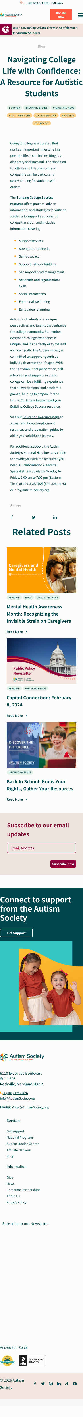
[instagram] (51, 1383)
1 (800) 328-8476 (15, 1093)
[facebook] (35, 1383)
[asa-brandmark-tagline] (11, 15)
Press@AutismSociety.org (30, 1107)
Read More (15, 631)
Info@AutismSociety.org (17, 1098)
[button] (6, 29)
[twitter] (43, 1383)
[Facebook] (13, 517)
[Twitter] (34, 517)
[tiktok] (67, 1383)
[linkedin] (59, 1383)
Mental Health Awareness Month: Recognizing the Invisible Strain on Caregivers (39, 613)
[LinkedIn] (55, 517)
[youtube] (75, 1383)
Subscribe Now (63, 864)
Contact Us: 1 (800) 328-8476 (44, 3)
